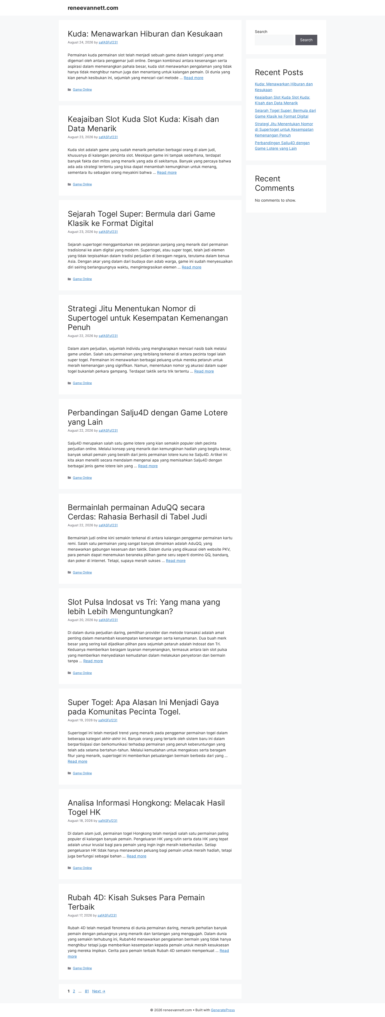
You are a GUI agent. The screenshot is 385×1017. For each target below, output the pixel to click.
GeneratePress (223, 1010)
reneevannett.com (93, 7)
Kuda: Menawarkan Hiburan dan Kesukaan (145, 33)
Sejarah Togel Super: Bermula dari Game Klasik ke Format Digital (141, 218)
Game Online (82, 89)
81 (87, 991)
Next (98, 991)
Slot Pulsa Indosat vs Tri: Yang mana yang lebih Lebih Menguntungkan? (144, 606)
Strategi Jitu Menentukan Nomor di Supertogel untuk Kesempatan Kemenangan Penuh (148, 318)
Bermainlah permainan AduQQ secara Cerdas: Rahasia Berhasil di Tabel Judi (137, 511)
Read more (193, 78)
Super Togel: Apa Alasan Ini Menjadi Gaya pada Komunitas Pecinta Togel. (143, 706)
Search (261, 31)
